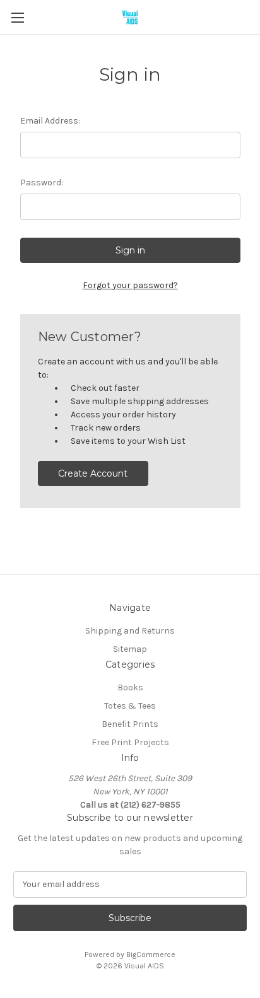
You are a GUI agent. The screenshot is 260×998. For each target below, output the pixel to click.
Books (130, 687)
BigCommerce (150, 954)
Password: (41, 182)
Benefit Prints (130, 724)
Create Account (92, 473)
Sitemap (130, 649)
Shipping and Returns (130, 630)
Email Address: (50, 120)
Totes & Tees (130, 705)
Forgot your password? (130, 285)
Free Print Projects (130, 742)
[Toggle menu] (17, 17)
